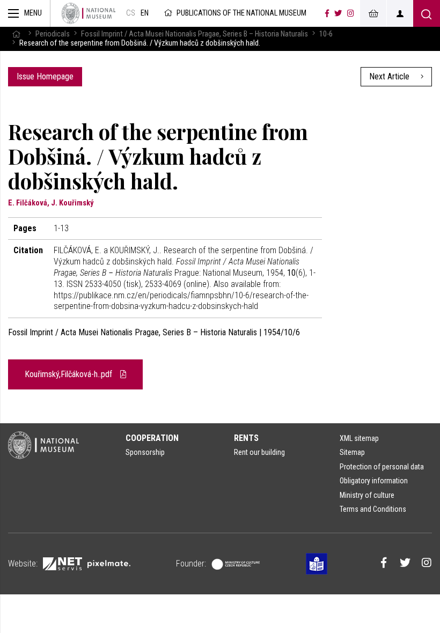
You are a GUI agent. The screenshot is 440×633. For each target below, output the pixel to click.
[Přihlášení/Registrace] (399, 13)
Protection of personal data (382, 466)
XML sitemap (359, 438)
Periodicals (52, 34)
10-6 (326, 34)
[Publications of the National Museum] (88, 13)
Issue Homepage (45, 76)
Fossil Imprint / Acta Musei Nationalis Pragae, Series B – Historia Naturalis (194, 34)
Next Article (390, 76)
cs (130, 13)
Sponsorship (145, 452)
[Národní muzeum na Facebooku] (327, 13)
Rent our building (259, 452)
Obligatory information (374, 480)
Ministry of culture (367, 495)
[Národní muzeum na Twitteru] (338, 13)
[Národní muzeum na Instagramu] (350, 13)
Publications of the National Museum (241, 13)
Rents (246, 438)
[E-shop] (373, 13)
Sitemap (352, 452)
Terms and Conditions (373, 509)
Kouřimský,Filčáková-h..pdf (69, 374)
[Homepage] (16, 34)
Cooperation (152, 438)
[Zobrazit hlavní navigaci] (25, 13)
